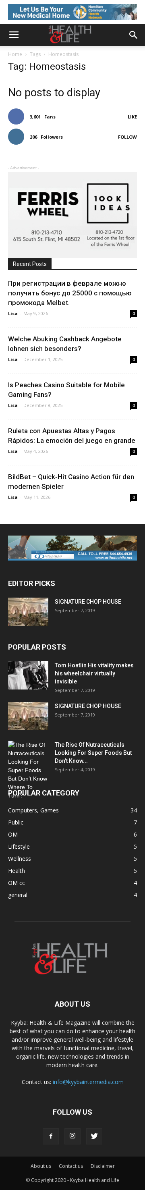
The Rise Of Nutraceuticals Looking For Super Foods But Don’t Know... (93, 752)
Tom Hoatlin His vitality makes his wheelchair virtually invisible (94, 673)
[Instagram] (72, 1136)
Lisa (13, 313)
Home (15, 54)
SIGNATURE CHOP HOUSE (88, 601)
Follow (127, 137)
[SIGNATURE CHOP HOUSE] (28, 612)
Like (132, 117)
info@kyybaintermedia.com (88, 1082)
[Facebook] (51, 1136)
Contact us (71, 1166)
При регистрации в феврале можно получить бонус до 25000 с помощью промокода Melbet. (70, 293)
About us (41, 1166)
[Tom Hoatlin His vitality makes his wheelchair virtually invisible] (28, 675)
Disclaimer (103, 1166)
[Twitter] (94, 1136)
